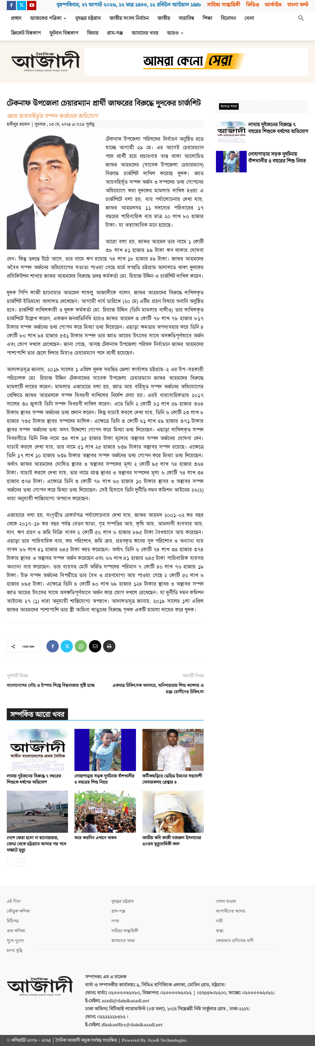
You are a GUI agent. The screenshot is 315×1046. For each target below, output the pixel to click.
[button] (300, 19)
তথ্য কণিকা (16, 931)
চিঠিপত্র (13, 921)
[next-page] (20, 862)
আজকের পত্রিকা (46, 18)
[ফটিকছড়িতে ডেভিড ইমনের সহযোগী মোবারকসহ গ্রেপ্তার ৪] (173, 750)
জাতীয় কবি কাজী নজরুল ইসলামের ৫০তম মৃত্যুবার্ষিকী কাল (171, 841)
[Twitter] (21, 5)
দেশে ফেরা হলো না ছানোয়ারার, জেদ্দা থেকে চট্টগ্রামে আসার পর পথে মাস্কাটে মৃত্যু (36, 844)
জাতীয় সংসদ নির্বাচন (129, 18)
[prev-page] (10, 862)
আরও (173, 33)
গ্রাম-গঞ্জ (115, 33)
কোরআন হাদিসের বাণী (234, 941)
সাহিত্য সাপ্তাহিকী (223, 5)
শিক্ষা (207, 18)
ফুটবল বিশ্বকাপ (64, 33)
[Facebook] (11, 5)
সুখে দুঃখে (15, 941)
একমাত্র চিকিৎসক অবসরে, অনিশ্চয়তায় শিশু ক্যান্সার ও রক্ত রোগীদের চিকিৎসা (158, 688)
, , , (129, 5)
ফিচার (92, 33)
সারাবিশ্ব (186, 18)
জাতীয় (164, 18)
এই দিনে (14, 901)
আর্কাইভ (273, 5)
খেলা (249, 18)
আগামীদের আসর (230, 911)
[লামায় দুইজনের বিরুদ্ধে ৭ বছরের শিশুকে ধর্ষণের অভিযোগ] (37, 750)
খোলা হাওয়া (226, 901)
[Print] (109, 646)
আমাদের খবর (145, 33)
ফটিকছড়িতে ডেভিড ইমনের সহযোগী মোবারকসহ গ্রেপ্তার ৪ (172, 779)
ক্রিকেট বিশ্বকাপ (26, 33)
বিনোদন (228, 18)
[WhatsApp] (81, 646)
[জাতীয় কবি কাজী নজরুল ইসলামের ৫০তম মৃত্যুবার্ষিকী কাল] (173, 812)
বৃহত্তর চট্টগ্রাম (88, 18)
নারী (219, 921)
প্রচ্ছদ (16, 18)
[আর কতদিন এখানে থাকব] (105, 812)
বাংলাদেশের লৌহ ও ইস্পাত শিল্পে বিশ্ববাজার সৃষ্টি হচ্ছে (51, 685)
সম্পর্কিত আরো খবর (37, 715)
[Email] (95, 646)
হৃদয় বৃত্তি (14, 950)
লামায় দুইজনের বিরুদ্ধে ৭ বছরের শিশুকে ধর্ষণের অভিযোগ (34, 779)
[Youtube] (31, 5)
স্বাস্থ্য (219, 931)
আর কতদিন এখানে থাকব (95, 838)
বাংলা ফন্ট (297, 5)
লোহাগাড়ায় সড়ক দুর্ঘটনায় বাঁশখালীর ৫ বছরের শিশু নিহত (104, 779)
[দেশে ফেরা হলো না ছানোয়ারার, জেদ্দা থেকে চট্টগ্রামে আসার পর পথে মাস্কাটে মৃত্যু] (37, 812)
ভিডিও (252, 5)
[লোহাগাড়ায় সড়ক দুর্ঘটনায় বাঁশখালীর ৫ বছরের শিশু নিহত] (105, 750)
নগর (115, 921)
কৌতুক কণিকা (18, 911)
